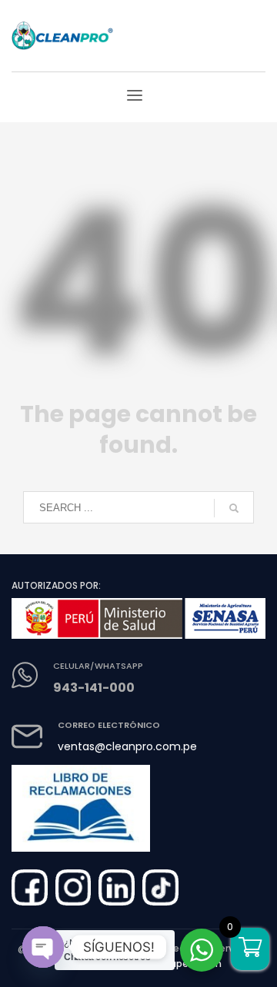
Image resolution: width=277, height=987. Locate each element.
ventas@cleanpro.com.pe (127, 746)
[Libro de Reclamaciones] (81, 802)
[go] (234, 508)
